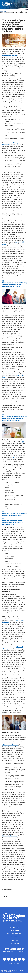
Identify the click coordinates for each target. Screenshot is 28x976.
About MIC (14, 940)
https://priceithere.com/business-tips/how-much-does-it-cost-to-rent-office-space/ (13, 522)
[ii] (14, 457)
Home (1, 11)
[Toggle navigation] (25, 4)
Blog (5, 11)
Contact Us (15, 943)
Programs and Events (14, 934)
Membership (15, 930)
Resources (14, 937)
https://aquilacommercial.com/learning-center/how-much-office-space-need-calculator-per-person (14, 284)
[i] (10, 262)
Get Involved (14, 927)
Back (5, 896)
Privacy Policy (9, 971)
